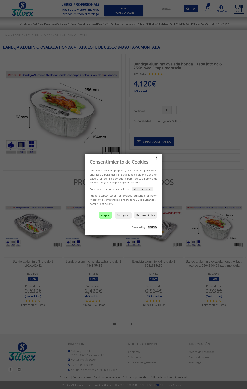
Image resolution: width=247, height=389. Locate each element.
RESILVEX (152, 227)
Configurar (123, 215)
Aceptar (105, 215)
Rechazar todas (145, 215)
